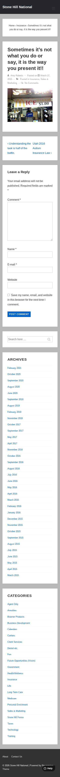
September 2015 (15, 537)
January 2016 (14, 512)
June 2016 (13, 481)
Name (11, 249)
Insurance (34, 79)
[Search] (50, 339)
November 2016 (15, 449)
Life (9, 686)
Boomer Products (16, 617)
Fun (9, 654)
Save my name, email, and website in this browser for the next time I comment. (30, 300)
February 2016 (14, 506)
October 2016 (14, 456)
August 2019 (14, 405)
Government (13, 667)
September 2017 (15, 431)
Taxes (10, 723)
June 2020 (13, 393)
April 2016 (12, 493)
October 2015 (14, 531)
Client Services (15, 642)
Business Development (19, 623)
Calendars (12, 629)
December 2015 (15, 519)
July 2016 (12, 474)
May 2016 (12, 487)
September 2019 (15, 399)
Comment (14, 199)
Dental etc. (13, 648)
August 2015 (14, 544)
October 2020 (14, 374)
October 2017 (14, 424)
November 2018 (15, 418)
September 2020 (15, 380)
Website (12, 279)
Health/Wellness (15, 673)
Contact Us (16, 756)
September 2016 (15, 462)
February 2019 (14, 412)
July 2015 (12, 550)
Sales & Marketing (16, 711)
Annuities (12, 610)
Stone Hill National (17, 7)
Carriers (11, 635)
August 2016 (14, 468)
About (5, 756)
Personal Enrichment (18, 704)
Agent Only (13, 604)
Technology (13, 730)
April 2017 (12, 443)
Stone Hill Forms (16, 717)
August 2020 (14, 387)
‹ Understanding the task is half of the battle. (19, 148)
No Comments (31, 83)
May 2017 (12, 437)
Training (11, 736)
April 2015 (12, 569)
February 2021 (14, 368)
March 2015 (13, 575)
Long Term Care (15, 692)
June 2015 (13, 556)
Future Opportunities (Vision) (21, 660)
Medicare (12, 698)
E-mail (11, 264)
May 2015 (12, 563)
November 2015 (15, 525)
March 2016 (13, 500)
